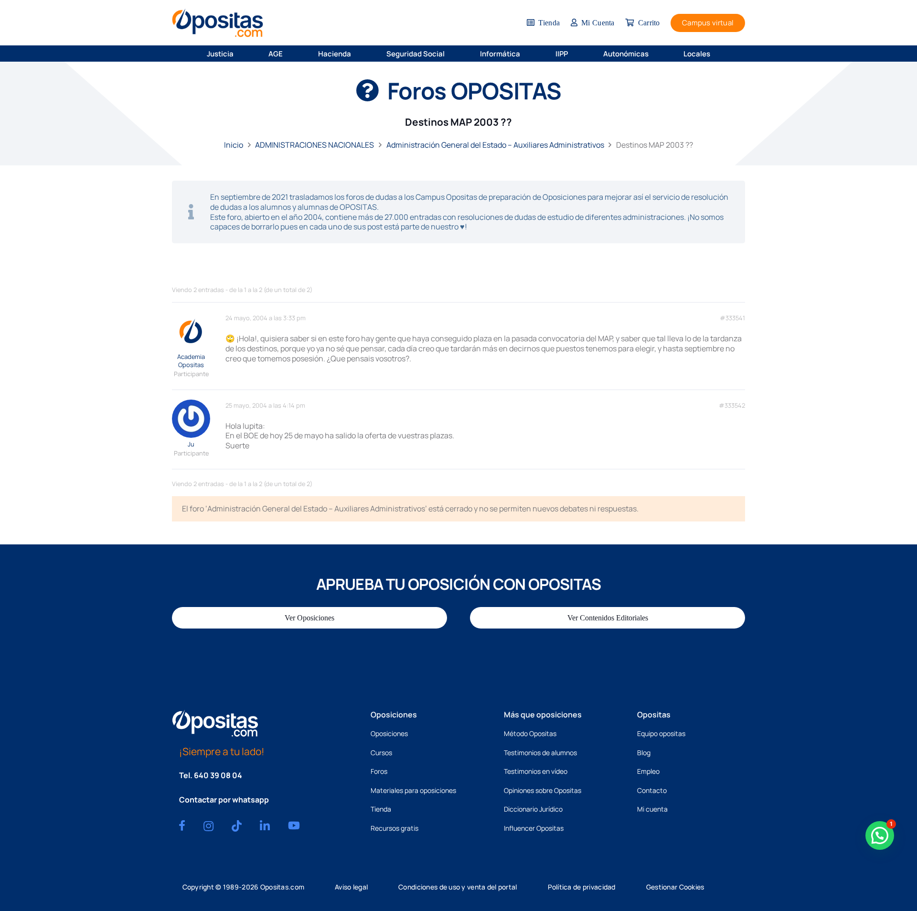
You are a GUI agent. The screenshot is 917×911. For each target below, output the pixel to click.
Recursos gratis (394, 828)
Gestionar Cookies (675, 886)
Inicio (233, 145)
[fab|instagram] (208, 826)
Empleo (648, 771)
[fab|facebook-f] (182, 825)
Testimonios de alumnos (540, 752)
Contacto (652, 790)
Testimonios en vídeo (535, 771)
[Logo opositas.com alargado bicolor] (217, 22)
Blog (643, 752)
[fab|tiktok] (237, 826)
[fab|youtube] (294, 825)
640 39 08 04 (218, 775)
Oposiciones (389, 733)
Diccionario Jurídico (533, 808)
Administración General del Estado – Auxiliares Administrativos (495, 145)
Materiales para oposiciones (413, 790)
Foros (379, 771)
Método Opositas (530, 733)
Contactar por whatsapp (224, 799)
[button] (240, 53)
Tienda (381, 808)
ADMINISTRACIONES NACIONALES (314, 145)
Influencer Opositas (534, 828)
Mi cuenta (652, 808)
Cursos (381, 752)
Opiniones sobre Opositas (542, 790)
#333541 (732, 318)
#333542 (732, 405)
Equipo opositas (661, 733)
